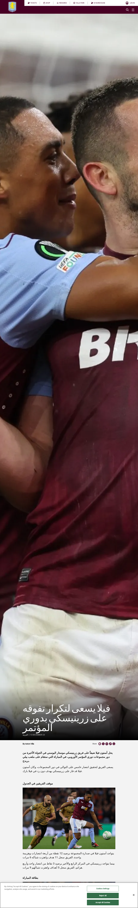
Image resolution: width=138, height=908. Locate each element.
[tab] (32, 3)
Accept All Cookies (103, 902)
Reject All (102, 896)
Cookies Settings (102, 889)
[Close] (134, 895)
